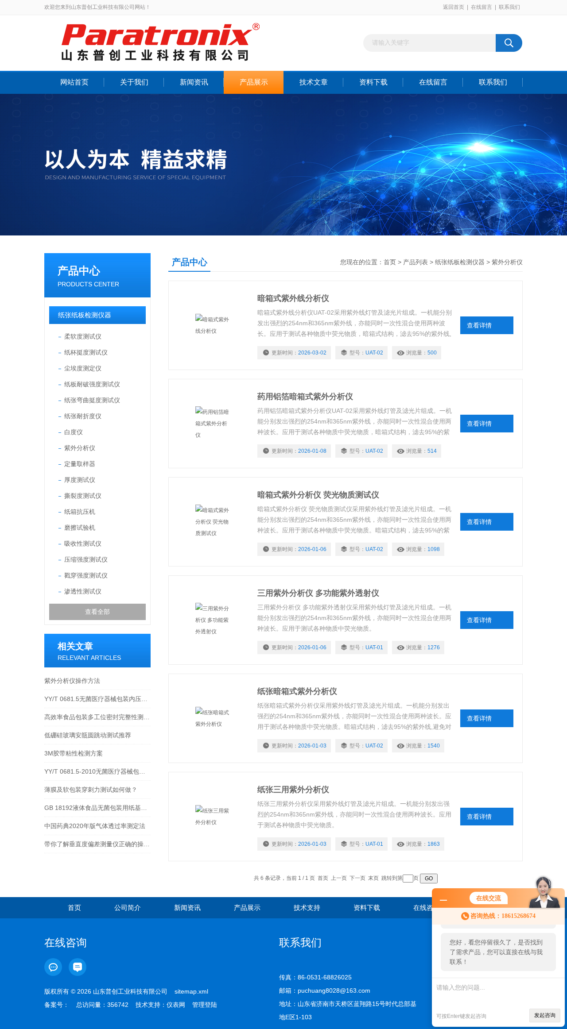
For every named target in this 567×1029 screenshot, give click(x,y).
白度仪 (73, 431)
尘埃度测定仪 (82, 368)
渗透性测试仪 (82, 591)
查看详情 (479, 325)
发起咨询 (544, 1015)
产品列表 (415, 262)
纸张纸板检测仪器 (84, 315)
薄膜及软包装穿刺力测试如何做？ (90, 789)
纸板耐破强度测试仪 (92, 384)
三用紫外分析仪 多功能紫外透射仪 (318, 593)
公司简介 (127, 907)
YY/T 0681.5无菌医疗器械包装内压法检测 (97, 698)
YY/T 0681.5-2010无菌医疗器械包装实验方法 (97, 771)
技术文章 (313, 82)
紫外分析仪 (79, 447)
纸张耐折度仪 (82, 416)
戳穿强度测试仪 (86, 575)
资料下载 (373, 82)
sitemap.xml (191, 991)
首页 (390, 262)
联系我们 (509, 7)
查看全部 (97, 611)
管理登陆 (204, 1004)
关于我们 (134, 82)
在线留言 (481, 7)
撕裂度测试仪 (82, 495)
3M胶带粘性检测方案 (73, 753)
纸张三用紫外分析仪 (293, 789)
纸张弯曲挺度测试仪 (92, 400)
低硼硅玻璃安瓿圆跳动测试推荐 (87, 735)
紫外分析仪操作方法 (72, 680)
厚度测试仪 (79, 479)
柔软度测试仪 (82, 336)
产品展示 (254, 82)
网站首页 (74, 82)
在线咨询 (426, 907)
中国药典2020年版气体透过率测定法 (94, 825)
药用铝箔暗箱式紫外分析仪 (305, 396)
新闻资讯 (194, 82)
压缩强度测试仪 (86, 559)
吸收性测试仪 (82, 543)
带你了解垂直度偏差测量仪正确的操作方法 (97, 844)
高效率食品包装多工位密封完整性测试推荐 (97, 717)
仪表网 (176, 1004)
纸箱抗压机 (79, 511)
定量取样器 (79, 463)
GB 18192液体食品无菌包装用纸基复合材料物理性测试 (97, 807)
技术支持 (307, 907)
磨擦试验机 (79, 527)
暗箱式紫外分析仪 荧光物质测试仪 (318, 494)
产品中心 (79, 271)
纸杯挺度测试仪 (86, 352)
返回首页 (453, 7)
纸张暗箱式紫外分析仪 (297, 691)
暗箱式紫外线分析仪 (293, 298)
